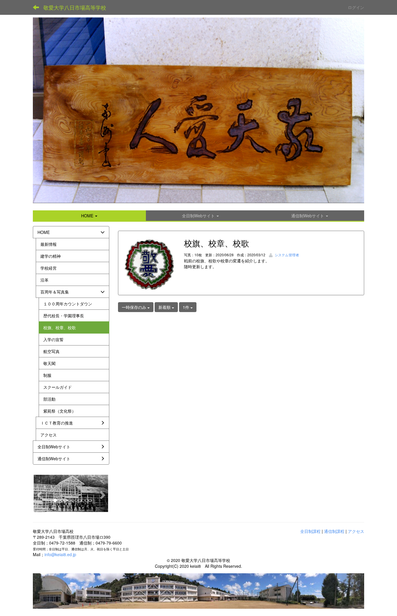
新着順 (165, 307)
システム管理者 (286, 254)
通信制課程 (334, 531)
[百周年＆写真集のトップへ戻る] (198, 110)
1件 (186, 307)
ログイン (356, 7)
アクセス (356, 531)
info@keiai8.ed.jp (60, 554)
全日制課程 (310, 531)
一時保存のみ (134, 307)
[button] (89, 215)
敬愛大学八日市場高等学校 (74, 7)
